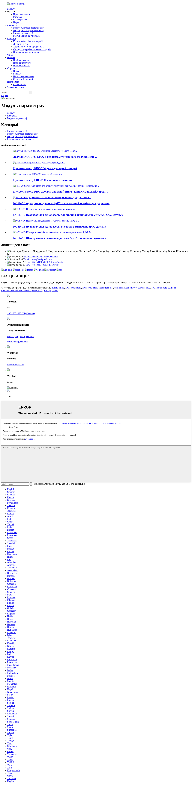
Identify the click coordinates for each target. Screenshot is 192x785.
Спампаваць (19, 84)
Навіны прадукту (22, 63)
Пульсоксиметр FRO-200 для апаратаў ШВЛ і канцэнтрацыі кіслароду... (60, 191)
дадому (11, 9)
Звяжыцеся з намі (16, 87)
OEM (10, 54)
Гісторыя (17, 17)
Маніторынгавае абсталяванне (28, 27)
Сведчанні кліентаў (23, 79)
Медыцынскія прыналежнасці (28, 30)
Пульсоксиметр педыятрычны (97, 287)
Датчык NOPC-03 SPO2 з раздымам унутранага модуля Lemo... (55, 156)
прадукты (12, 25)
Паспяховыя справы (23, 76)
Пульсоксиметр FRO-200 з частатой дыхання (42, 180)
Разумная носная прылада (26, 36)
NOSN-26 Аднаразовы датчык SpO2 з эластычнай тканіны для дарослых (61, 203)
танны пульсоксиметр (125, 287)
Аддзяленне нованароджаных (28, 46)
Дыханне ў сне (20, 44)
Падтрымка (13, 81)
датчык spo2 (144, 287)
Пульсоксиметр (73, 287)
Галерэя (17, 73)
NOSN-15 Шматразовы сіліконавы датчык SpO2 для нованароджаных (59, 238)
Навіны (11, 57)
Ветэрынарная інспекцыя (26, 52)
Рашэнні (11, 38)
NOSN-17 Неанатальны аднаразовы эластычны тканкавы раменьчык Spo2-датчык (68, 214)
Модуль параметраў (23, 33)
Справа (11, 68)
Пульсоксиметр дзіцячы (164, 287)
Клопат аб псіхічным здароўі (28, 41)
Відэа (16, 71)
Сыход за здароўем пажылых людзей (32, 49)
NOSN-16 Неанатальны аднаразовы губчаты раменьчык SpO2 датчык (59, 226)
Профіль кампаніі (22, 14)
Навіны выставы (21, 65)
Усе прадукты (51, 290)
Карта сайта (58, 287)
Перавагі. (18, 22)
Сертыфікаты (20, 19)
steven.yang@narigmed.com (20, 336)
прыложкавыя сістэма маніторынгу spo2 (21, 290)
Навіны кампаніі (21, 60)
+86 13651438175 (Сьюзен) (21, 313)
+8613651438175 (15, 364)
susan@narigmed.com (17, 341)
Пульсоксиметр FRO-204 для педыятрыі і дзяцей (45, 168)
